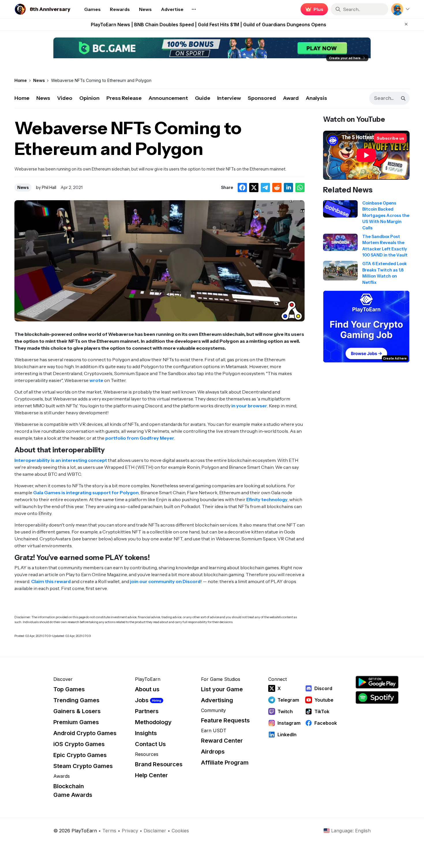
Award (291, 98)
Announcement (168, 98)
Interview (229, 98)
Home (21, 98)
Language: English (351, 830)
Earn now (312, 9)
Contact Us (150, 744)
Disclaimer (155, 830)
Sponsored (262, 98)
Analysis (316, 98)
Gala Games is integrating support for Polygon (86, 492)
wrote (96, 380)
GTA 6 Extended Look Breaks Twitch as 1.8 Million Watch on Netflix (208, 24)
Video (64, 98)
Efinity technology (267, 499)
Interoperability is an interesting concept (60, 460)
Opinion (89, 98)
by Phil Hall (46, 187)
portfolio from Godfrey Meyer (139, 438)
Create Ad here (395, 358)
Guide (202, 98)
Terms (109, 830)
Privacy (130, 830)
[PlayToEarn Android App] (377, 682)
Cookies (180, 830)
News (43, 98)
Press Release (124, 98)
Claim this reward (51, 581)
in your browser (249, 406)
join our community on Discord (165, 581)
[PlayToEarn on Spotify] (377, 697)
